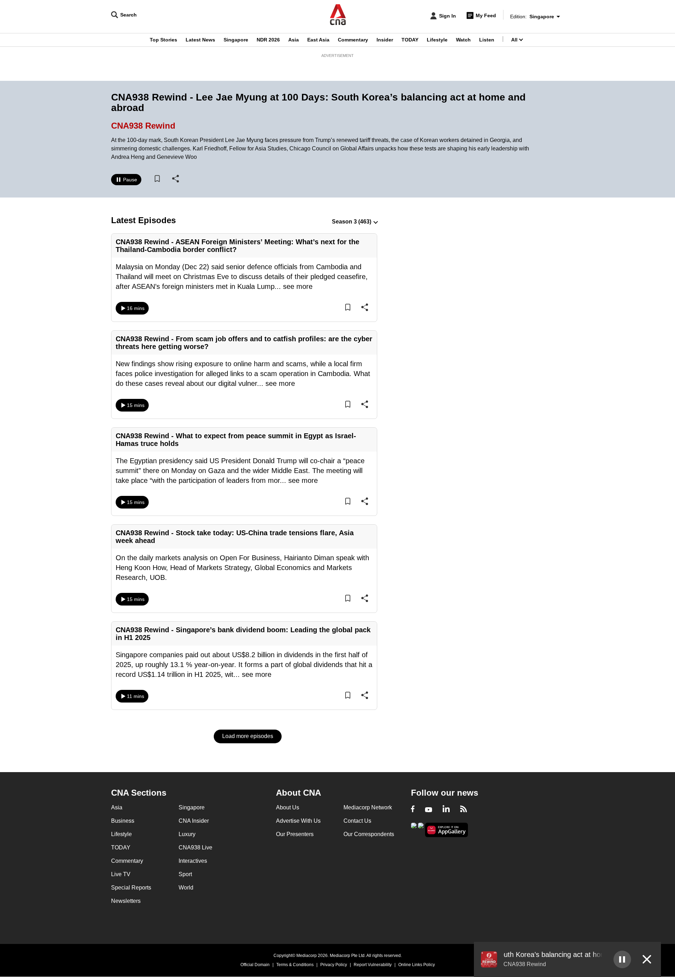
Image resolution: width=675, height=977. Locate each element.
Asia (293, 40)
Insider (385, 40)
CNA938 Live (195, 847)
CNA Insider (194, 821)
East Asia (318, 40)
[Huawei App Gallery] (446, 830)
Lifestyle (437, 40)
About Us (287, 807)
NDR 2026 (268, 40)
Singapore (236, 40)
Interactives (193, 861)
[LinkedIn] (446, 810)
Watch (463, 40)
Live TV (120, 874)
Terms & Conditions (295, 964)
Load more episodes (247, 736)
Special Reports (131, 888)
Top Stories (163, 40)
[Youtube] (428, 810)
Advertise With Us (298, 821)
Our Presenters (295, 834)
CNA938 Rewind (143, 125)
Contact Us (357, 821)
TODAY (409, 40)
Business (122, 821)
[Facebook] (412, 810)
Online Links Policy (416, 964)
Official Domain (255, 964)
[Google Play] (414, 829)
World (186, 888)
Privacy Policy (333, 964)
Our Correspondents (368, 834)
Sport (185, 874)
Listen (486, 40)
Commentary (353, 40)
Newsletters (126, 901)
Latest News (200, 40)
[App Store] (421, 829)
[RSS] (463, 810)
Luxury (187, 834)
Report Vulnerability (373, 964)
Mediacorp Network (367, 807)
